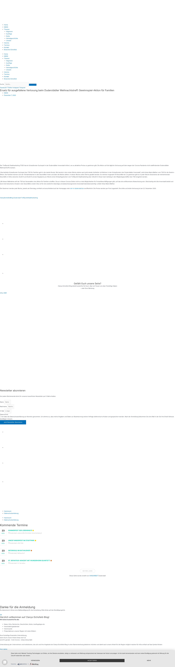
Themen (6, 29)
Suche (2, 84)
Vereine (6, 43)
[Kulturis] (87, 308)
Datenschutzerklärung (11, 513)
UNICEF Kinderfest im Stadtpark (21, 540)
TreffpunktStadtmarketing (29, 198)
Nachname (3, 406)
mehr (149, 660)
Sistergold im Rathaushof (19, 550)
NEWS (6, 27)
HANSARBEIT (93, 576)
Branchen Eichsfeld (10, 49)
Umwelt (8, 40)
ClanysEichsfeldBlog (6, 198)
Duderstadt (17, 198)
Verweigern (35, 660)
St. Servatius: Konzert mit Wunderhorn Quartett (29, 560)
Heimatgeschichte (12, 38)
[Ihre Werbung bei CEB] (96, 208)
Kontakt (6, 47)
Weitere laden (87, 571)
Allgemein (9, 31)
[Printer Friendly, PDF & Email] (9, 202)
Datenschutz (4, 414)
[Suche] (32, 85)
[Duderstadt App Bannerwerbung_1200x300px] (89, 273)
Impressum (7, 511)
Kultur (8, 36)
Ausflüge (9, 34)
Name (2, 402)
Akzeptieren (92, 660)
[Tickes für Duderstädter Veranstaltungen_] (87, 374)
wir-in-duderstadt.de (77, 188)
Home (6, 25)
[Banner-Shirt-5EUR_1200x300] (89, 254)
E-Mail (2, 411)
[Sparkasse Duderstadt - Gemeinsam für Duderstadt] (89, 239)
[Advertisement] (54, 592)
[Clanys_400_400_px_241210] (18, 341)
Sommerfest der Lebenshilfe (20, 530)
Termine (6, 45)
